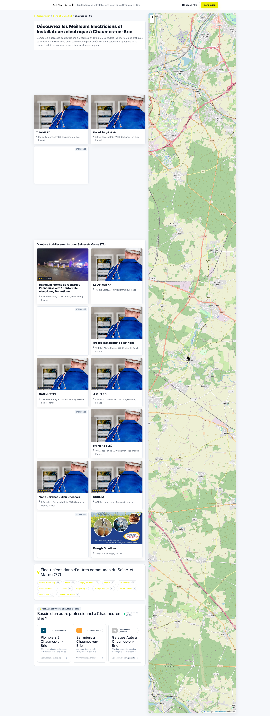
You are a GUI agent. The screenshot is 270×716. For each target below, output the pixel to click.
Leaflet (208, 711)
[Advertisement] (90, 72)
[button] (189, 359)
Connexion (210, 5)
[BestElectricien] (63, 5)
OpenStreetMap (220, 711)
